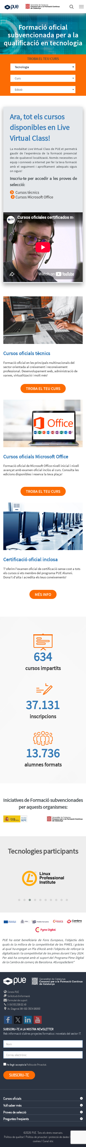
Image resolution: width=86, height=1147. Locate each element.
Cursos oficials (12, 1098)
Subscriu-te (19, 1075)
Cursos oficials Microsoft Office (35, 456)
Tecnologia (22, 67)
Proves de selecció (14, 1112)
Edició (18, 90)
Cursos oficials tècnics (26, 353)
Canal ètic (48, 1141)
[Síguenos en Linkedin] (27, 1019)
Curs (18, 78)
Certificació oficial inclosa (30, 559)
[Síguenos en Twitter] (17, 1019)
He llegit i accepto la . (26, 1064)
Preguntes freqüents (16, 1118)
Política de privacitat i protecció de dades (47, 1137)
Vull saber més (12, 1105)
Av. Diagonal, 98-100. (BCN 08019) (23, 1008)
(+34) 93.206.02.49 (16, 1004)
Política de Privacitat (36, 1064)
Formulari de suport (17, 1000)
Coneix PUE (13, 992)
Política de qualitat (14, 1137)
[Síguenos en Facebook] (8, 1019)
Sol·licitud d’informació (18, 996)
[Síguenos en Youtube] (37, 1019)
